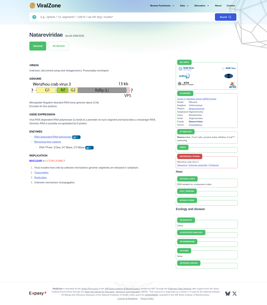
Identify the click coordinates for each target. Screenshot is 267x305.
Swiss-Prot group (89, 288)
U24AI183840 (151, 295)
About (218, 5)
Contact (231, 5)
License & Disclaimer (127, 298)
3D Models (59, 46)
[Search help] (34, 17)
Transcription (41, 172)
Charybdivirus (195, 125)
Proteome (214, 165)
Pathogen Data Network (179, 288)
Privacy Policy (147, 298)
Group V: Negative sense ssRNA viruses (196, 99)
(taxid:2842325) (74, 35)
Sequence (182, 165)
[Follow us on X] (235, 293)
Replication (40, 177)
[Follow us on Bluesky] (228, 293)
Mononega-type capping (47, 142)
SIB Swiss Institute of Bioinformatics (122, 288)
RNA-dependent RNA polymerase (53, 137)
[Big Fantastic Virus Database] (232, 85)
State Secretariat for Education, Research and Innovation (112, 291)
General (37, 46)
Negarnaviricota (196, 108)
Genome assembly (198, 165)
